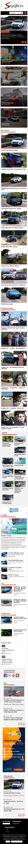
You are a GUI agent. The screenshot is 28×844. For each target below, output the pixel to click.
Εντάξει (8, 841)
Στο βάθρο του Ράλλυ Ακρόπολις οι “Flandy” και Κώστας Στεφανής (7, 661)
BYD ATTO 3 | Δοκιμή (13, 575)
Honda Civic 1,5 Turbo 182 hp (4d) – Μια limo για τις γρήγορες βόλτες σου (20, 589)
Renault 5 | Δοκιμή (18, 465)
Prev (23, 42)
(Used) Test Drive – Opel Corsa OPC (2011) (20, 617)
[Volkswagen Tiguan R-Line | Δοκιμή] (7, 487)
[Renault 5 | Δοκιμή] (20, 463)
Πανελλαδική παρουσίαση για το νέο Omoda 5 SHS (13, 189)
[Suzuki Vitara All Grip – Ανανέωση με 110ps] (7, 463)
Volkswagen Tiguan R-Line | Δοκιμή (11, 208)
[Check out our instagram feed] (17, 675)
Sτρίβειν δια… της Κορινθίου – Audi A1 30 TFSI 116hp (13, 388)
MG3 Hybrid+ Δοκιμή (7, 304)
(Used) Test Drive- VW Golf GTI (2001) (20, 630)
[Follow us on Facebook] (5, 675)
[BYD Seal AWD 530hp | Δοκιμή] (4, 564)
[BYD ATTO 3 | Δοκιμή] (4, 579)
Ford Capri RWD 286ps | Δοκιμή (16, 553)
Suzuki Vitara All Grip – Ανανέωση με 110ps (13, 169)
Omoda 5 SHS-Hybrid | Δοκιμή (9, 150)
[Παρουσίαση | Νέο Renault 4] (20, 442)
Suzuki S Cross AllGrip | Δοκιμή (10, 266)
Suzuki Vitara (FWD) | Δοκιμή (9, 246)
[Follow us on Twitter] (9, 675)
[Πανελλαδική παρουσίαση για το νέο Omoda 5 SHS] (20, 474)
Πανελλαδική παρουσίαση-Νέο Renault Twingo (6, 445)
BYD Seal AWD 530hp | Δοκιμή (15, 560)
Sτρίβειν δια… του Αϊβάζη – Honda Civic (12, 408)
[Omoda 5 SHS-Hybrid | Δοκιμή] (20, 452)
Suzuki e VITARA (14, 35)
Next (25, 42)
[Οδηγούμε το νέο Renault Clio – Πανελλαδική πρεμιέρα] (20, 487)
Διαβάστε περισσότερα (17, 841)
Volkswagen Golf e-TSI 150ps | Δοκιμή (12, 227)
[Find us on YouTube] (13, 675)
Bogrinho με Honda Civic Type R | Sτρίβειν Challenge (13, 328)
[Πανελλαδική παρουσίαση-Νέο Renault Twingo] (7, 442)
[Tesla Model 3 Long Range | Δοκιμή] (4, 571)
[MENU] (25, 13)
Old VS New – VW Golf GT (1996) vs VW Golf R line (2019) (20, 601)
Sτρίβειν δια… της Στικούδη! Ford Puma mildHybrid (12, 368)
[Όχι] (26, 838)
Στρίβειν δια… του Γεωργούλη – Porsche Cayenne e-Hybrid (12, 428)
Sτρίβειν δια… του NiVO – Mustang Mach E (13, 348)
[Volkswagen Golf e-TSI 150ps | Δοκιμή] (7, 500)
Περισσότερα (21, 724)
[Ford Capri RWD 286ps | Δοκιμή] (7, 474)
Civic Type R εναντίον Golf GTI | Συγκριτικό (13, 285)
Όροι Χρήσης (7, 830)
